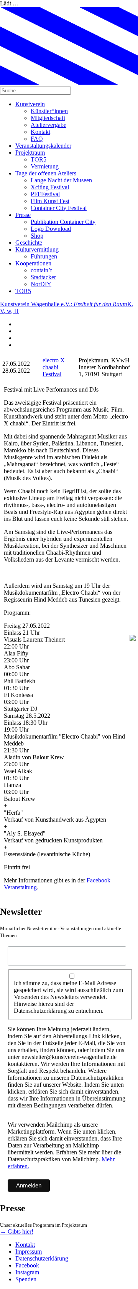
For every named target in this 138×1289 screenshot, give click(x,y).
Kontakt (40, 131)
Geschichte (28, 242)
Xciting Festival (50, 187)
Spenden (25, 1279)
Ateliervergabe (48, 125)
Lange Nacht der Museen (61, 180)
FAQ (37, 138)
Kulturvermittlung (37, 249)
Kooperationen (33, 263)
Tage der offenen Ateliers (45, 173)
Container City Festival (59, 208)
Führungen (44, 256)
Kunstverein (30, 104)
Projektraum (30, 152)
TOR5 (38, 159)
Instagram (27, 1272)
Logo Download (51, 228)
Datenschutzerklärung (41, 1258)
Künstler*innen (49, 111)
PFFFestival (45, 194)
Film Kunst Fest (50, 201)
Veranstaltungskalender (43, 145)
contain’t (41, 270)
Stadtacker (43, 277)
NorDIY (41, 284)
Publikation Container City (63, 221)
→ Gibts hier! (16, 1231)
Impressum (28, 1251)
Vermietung (45, 166)
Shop (37, 235)
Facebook (27, 1265)
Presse (23, 215)
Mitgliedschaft (48, 118)
